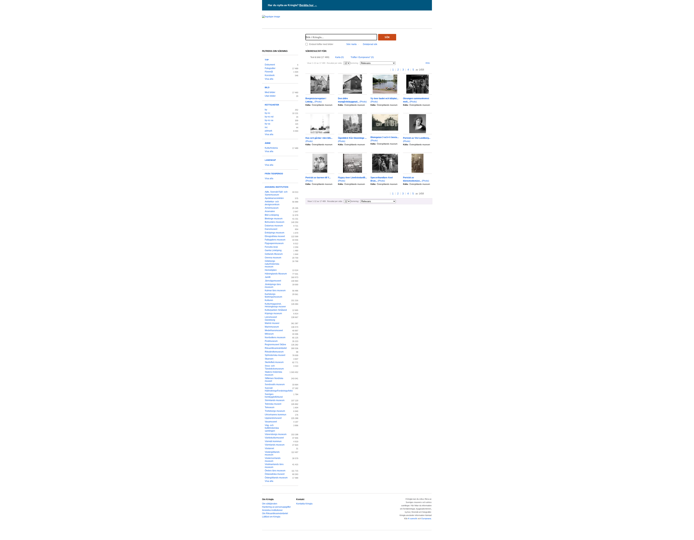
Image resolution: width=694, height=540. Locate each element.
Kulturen (269, 300)
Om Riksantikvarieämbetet (275, 513)
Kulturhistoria (271, 148)
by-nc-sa (269, 120)
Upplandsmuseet (273, 418)
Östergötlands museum (276, 477)
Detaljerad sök (370, 44)
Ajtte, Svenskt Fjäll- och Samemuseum (276, 193)
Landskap (270, 160)
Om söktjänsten (269, 503)
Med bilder (270, 92)
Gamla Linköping (273, 250)
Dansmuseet (271, 229)
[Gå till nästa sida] (427, 69)
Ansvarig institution (276, 187)
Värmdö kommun (273, 441)
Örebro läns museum (275, 470)
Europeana (426, 518)
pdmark (268, 131)
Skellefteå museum (274, 362)
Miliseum (269, 334)
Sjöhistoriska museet (275, 355)
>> (430, 69)
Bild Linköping (272, 215)
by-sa (267, 123)
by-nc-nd (269, 116)
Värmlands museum (274, 445)
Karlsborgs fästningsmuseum (273, 295)
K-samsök (412, 518)
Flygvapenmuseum (274, 243)
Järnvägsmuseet (273, 280)
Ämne (268, 143)
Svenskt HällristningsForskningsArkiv (276, 389)
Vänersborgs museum (275, 434)
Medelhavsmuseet (274, 330)
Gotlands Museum (274, 254)
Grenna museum (273, 257)
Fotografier (270, 68)
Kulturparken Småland (276, 310)
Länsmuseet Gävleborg (271, 318)
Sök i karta (351, 44)
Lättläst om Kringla (271, 516)
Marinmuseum (272, 327)
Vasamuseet (271, 421)
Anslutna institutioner (272, 510)
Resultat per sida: (334, 63)
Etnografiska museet (275, 236)
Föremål (269, 71)
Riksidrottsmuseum (274, 351)
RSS (428, 63)
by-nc (267, 113)
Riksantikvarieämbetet (276, 348)
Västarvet (269, 448)
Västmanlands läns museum (274, 465)
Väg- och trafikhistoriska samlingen (272, 428)
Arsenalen (270, 211)
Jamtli (268, 277)
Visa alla (269, 79)
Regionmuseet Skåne (275, 344)
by (266, 109)
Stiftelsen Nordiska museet (274, 379)
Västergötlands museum (272, 453)
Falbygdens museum (275, 239)
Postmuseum (271, 341)
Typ (267, 60)
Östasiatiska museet (274, 474)
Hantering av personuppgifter (276, 507)
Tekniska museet (273, 404)
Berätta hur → (308, 5)
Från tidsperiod (274, 174)
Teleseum (269, 407)
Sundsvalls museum (275, 384)
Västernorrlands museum (272, 459)
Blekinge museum (273, 218)
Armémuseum (272, 208)
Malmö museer (272, 323)
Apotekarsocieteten (274, 198)
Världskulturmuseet (274, 437)
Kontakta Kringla (304, 503)
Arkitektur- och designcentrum (272, 203)
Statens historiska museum (273, 373)
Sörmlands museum (274, 400)
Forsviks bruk (271, 247)
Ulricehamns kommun (275, 414)
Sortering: (354, 63)
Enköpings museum (274, 232)
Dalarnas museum (274, 225)
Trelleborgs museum (275, 411)
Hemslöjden (271, 270)
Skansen (269, 359)
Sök (387, 37)
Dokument (270, 64)
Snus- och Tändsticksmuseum (274, 367)
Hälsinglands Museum (276, 273)
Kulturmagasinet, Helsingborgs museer (275, 305)
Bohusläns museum (274, 222)
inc (266, 127)
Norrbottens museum (275, 337)
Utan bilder (270, 96)
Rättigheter (272, 105)
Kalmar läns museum (275, 290)
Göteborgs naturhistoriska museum (272, 264)
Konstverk (270, 75)
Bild (267, 87)
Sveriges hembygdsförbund (274, 395)
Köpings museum (273, 313)
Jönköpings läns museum (273, 286)
